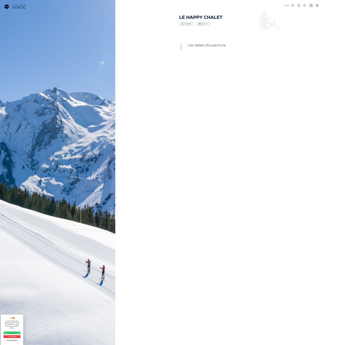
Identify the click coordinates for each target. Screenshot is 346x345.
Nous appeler (187, 23)
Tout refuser (12, 336)
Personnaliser (12, 340)
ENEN (288, 5)
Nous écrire (204, 23)
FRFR (285, 5)
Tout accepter (12, 333)
